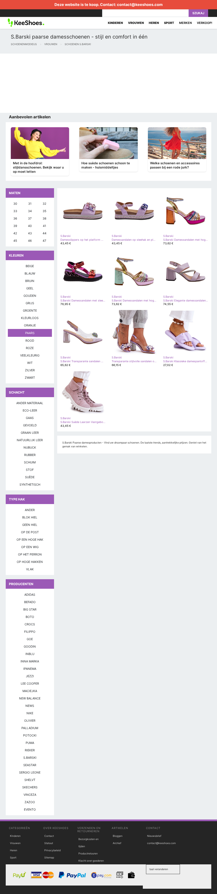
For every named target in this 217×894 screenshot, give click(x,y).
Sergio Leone (29, 772)
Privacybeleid (52, 850)
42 (15, 233)
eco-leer (30, 410)
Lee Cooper (30, 683)
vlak (30, 569)
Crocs (30, 624)
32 (44, 203)
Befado (30, 602)
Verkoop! (204, 23)
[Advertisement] (108, 83)
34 (30, 211)
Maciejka (29, 691)
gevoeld (30, 425)
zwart (30, 377)
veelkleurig (29, 355)
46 (30, 240)
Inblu (29, 654)
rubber (30, 455)
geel (29, 288)
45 (15, 240)
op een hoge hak (30, 539)
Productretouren (88, 853)
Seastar (29, 765)
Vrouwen (15, 843)
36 (15, 218)
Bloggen (117, 835)
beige (30, 266)
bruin (29, 281)
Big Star (29, 609)
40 (30, 226)
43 (30, 233)
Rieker (30, 750)
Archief (117, 843)
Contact (49, 835)
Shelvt (29, 780)
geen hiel (29, 524)
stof (30, 469)
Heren (13, 850)
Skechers (30, 787)
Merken (185, 23)
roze (30, 348)
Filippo (29, 631)
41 (44, 226)
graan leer (30, 432)
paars (30, 333)
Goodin (30, 646)
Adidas (29, 594)
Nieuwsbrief (154, 835)
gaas (30, 418)
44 (44, 233)
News (29, 705)
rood (29, 340)
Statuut (48, 843)
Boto (30, 617)
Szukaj (198, 13)
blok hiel (29, 517)
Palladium (29, 728)
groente (30, 310)
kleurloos (30, 318)
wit (30, 363)
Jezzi (30, 676)
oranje (30, 325)
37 (30, 218)
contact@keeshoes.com (140, 4)
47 (44, 240)
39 (15, 226)
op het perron (30, 554)
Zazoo (30, 802)
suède (30, 477)
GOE (30, 639)
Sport (13, 857)
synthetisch (29, 484)
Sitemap (49, 857)
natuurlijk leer (30, 440)
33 (15, 211)
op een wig (30, 547)
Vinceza (30, 794)
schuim (30, 462)
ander (30, 510)
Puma (30, 743)
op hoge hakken (30, 562)
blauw (30, 273)
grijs (30, 303)
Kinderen (15, 835)
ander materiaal (29, 403)
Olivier (29, 720)
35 (44, 211)
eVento (30, 809)
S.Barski (29, 757)
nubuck (30, 447)
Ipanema (29, 668)
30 (15, 203)
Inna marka (30, 661)
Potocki (29, 735)
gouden (30, 295)
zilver (30, 370)
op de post (30, 532)
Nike (29, 713)
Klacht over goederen (91, 860)
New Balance (29, 698)
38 (44, 218)
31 (30, 203)
